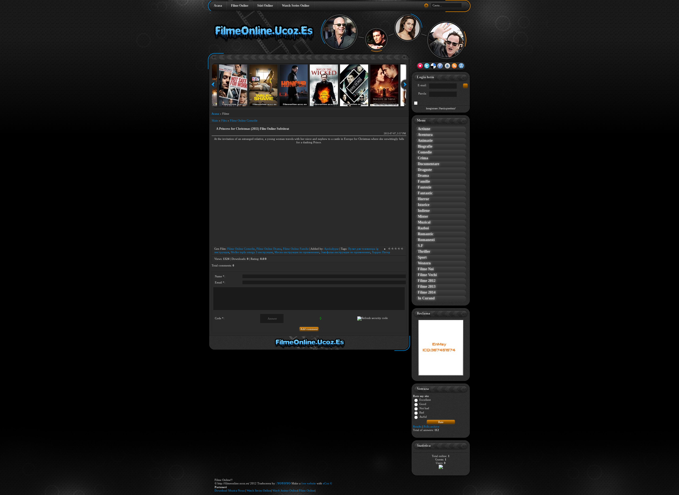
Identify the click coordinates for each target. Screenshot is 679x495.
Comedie (425, 152)
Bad (421, 412)
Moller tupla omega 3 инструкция (252, 252)
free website (308, 483)
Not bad (424, 408)
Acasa (218, 5)
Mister (423, 216)
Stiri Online (265, 5)
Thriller (424, 251)
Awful (423, 417)
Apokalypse (331, 248)
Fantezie (424, 187)
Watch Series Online (295, 5)
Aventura (425, 135)
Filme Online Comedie (244, 120)
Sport (422, 257)
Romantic (425, 234)
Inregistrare (432, 108)
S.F (420, 246)
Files (224, 120)
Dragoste (425, 170)
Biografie (425, 146)
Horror (423, 199)
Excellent (425, 400)
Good (422, 404)
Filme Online (239, 5)
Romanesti (426, 240)
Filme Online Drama (268, 248)
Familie (424, 181)
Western (424, 263)
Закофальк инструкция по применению (345, 252)
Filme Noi (426, 269)
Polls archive (431, 426)
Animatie (425, 141)
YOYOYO (284, 483)
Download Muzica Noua (230, 490)
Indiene (424, 211)
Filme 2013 (427, 287)
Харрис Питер (381, 252)
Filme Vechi (427, 275)
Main (215, 120)
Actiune (424, 129)
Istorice (423, 205)
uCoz (326, 483)
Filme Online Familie (296, 248)
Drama (423, 176)
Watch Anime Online (285, 490)
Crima (423, 158)
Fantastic (425, 193)
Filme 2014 (427, 292)
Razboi (423, 228)
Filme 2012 (427, 281)
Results (417, 426)
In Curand (426, 298)
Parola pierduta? (447, 108)
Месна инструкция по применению (297, 252)
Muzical (424, 222)
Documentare (428, 164)
